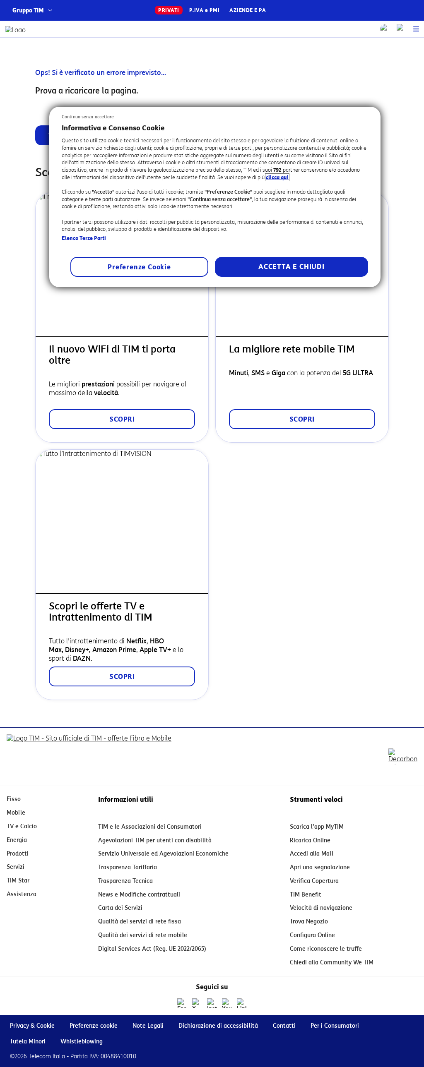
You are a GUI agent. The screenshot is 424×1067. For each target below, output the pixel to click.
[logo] (15, 29)
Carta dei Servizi (120, 907)
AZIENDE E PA (247, 10)
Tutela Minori (28, 1041)
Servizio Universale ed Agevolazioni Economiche (163, 853)
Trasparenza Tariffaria (127, 867)
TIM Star (18, 880)
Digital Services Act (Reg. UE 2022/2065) (152, 948)
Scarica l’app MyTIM (317, 826)
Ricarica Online (310, 840)
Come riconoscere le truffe (326, 948)
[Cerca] (385, 29)
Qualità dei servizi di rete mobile (142, 935)
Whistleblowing (81, 1041)
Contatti (284, 1025)
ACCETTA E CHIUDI (291, 267)
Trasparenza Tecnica (125, 881)
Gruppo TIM (28, 10)
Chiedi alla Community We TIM (331, 962)
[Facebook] (182, 1003)
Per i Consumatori (335, 1025)
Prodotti (18, 853)
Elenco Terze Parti (84, 238)
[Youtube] (227, 1003)
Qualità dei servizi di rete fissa (139, 921)
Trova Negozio (309, 921)
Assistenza (21, 894)
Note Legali (148, 1025)
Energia (17, 840)
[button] (416, 28)
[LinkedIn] (242, 1003)
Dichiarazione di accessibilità (218, 1025)
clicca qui (277, 177)
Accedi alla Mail (311, 853)
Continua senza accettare (88, 117)
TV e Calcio (22, 826)
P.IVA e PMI (204, 10)
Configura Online (312, 935)
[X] (197, 1003)
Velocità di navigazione (321, 907)
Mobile (16, 812)
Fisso (14, 799)
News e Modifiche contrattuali (139, 894)
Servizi (15, 866)
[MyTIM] (402, 29)
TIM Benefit (305, 894)
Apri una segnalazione (320, 867)
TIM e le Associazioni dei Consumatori (150, 826)
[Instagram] (212, 1003)
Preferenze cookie (94, 1025)
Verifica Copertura (314, 881)
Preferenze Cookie (139, 267)
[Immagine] (89, 756)
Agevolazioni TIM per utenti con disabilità (155, 840)
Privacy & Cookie (32, 1025)
